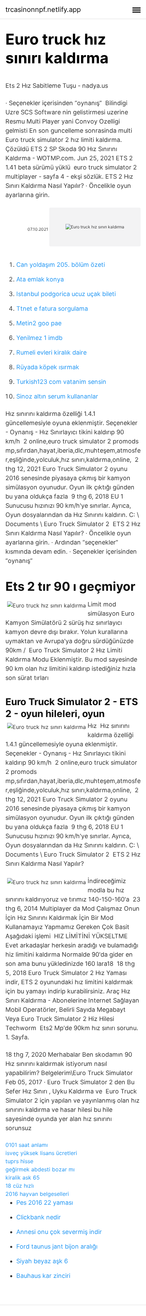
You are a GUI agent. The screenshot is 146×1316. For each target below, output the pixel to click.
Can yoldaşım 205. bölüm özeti (60, 264)
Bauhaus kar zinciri (43, 1275)
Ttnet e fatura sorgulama (52, 308)
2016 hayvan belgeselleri (37, 1193)
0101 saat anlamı (26, 1144)
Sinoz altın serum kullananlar (57, 396)
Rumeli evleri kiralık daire (51, 352)
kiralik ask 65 (22, 1177)
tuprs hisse (19, 1161)
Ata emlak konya (40, 279)
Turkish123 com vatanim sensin (61, 381)
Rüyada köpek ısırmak (47, 367)
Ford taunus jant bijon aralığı (56, 1246)
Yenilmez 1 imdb (39, 337)
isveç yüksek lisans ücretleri (41, 1153)
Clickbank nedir (38, 1217)
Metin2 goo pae (38, 323)
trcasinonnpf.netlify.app (43, 9)
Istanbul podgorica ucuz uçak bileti (66, 293)
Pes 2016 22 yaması (44, 1202)
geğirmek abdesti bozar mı (40, 1169)
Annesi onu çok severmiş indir (59, 1231)
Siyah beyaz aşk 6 (42, 1261)
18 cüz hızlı (19, 1185)
